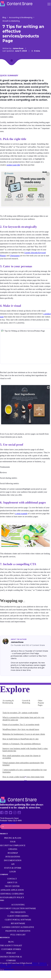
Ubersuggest (15, 256)
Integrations (12, 857)
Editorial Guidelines (12, 894)
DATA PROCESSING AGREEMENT (35, 965)
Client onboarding (18, 916)
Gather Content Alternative (18, 927)
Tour (12, 842)
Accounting (18, 905)
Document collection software (18, 908)
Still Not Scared (9, 969)
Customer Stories (11, 949)
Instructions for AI (11, 957)
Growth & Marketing (11, 21)
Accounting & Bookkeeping (20, 17)
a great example (21, 513)
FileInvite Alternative (17, 931)
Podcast (11, 953)
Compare (11, 960)
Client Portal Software (18, 920)
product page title (13, 165)
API (12, 864)
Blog (4, 17)
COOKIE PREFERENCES (15, 965)
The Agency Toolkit (11, 945)
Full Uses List (18, 935)
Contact (12, 879)
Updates (12, 849)
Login (13, 872)
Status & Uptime (12, 868)
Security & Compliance (12, 845)
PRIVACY (35, 963)
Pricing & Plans (12, 838)
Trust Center (12, 886)
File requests (18, 912)
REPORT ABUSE (5, 967)
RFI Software (18, 923)
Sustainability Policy (12, 897)
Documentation (12, 860)
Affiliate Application (12, 890)
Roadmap (13, 853)
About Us (12, 882)
